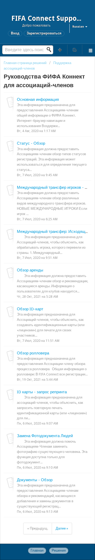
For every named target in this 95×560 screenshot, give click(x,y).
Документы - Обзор (35, 480)
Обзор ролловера (33, 353)
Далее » (62, 528)
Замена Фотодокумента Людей (45, 435)
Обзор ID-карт (30, 309)
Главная (37, 550)
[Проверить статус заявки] (75, 49)
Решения (59, 550)
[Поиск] (50, 49)
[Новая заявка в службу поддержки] (60, 49)
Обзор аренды (30, 270)
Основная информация (38, 99)
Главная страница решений (25, 63)
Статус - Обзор (31, 143)
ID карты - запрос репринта (42, 392)
